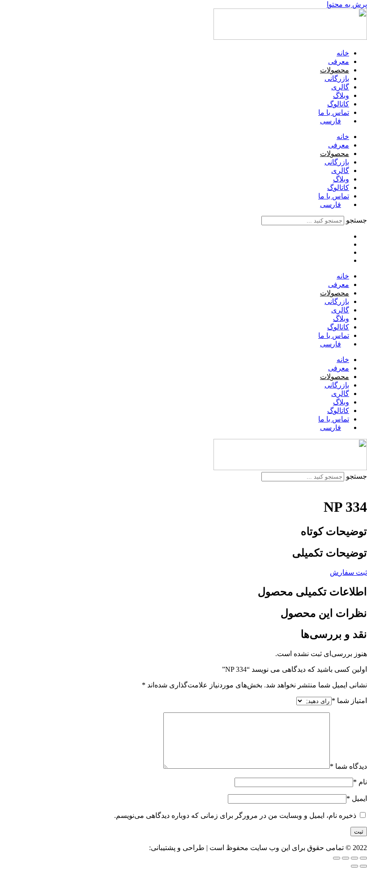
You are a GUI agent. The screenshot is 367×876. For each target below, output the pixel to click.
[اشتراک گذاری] (345, 858)
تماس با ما (333, 112)
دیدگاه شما (348, 766)
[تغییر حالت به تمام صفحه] (354, 858)
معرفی (338, 61)
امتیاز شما (349, 700)
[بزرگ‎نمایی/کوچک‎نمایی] (363, 858)
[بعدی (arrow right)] (354, 866)
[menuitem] (334, 121)
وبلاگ (341, 95)
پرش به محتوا (347, 4)
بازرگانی (336, 78)
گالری (340, 87)
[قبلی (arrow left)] (363, 866)
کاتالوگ (338, 104)
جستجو (356, 220)
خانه (343, 53)
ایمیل (356, 798)
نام (360, 782)
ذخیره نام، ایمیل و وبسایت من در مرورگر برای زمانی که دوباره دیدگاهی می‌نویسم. (235, 815)
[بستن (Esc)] (336, 858)
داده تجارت (131, 847)
